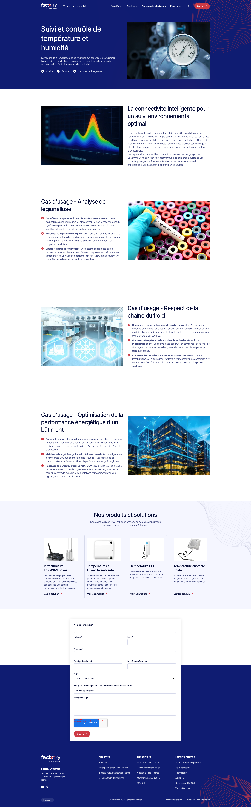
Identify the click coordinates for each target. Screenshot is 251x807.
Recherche (189, 6)
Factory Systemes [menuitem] (185, 756)
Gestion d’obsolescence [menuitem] (148, 772)
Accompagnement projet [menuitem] (148, 767)
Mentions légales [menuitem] (174, 799)
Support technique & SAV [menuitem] (148, 762)
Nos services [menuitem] (144, 756)
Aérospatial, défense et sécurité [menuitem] (113, 767)
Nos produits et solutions (78, 6)
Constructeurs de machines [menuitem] (111, 778)
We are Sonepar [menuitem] (182, 788)
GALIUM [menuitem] (141, 783)
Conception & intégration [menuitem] (148, 778)
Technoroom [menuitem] (181, 772)
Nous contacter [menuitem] (182, 767)
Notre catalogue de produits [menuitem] (188, 762)
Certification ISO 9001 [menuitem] (185, 783)
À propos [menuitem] (179, 778)
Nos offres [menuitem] (104, 756)
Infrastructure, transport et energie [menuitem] (114, 772)
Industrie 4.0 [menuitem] (104, 762)
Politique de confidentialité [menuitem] (198, 799)
